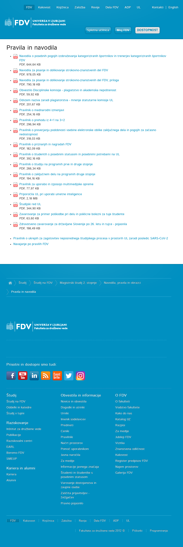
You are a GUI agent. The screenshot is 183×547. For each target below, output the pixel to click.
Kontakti (157, 7)
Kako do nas (123, 413)
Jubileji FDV (123, 437)
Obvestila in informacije (81, 395)
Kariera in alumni (20, 468)
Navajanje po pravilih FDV (31, 244)
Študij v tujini (15, 413)
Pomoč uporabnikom (75, 449)
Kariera (11, 474)
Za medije (67, 460)
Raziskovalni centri (19, 441)
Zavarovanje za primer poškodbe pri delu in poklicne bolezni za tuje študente (71, 214)
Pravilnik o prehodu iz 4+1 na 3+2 (42, 120)
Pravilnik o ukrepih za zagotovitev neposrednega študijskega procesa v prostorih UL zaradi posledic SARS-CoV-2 (90, 238)
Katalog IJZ (123, 419)
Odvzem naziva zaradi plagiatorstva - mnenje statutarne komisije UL (66, 100)
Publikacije (13, 435)
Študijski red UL (30, 204)
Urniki (65, 413)
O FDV (121, 395)
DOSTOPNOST (147, 30)
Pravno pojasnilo (72, 503)
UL (139, 7)
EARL (10, 446)
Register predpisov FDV (131, 460)
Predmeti (67, 425)
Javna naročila (70, 455)
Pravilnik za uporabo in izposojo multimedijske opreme (56, 184)
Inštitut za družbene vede (23, 429)
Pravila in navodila (23, 291)
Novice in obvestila (73, 401)
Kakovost (44, 7)
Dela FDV (112, 7)
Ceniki (65, 431)
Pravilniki (67, 437)
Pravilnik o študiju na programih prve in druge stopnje (56, 164)
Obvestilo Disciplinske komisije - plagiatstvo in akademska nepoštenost (67, 90)
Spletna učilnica (98, 30)
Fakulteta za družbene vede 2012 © (102, 530)
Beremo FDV (15, 452)
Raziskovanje (17, 423)
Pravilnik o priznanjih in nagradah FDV (45, 144)
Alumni (11, 480)
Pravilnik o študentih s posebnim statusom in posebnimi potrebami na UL (69, 154)
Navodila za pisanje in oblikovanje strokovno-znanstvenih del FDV (63, 70)
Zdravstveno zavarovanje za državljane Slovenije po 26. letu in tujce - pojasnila (73, 224)
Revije (95, 7)
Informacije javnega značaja (80, 466)
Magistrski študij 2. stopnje (78, 282)
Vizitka (120, 443)
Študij (22, 282)
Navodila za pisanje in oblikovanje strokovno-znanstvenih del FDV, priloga (69, 80)
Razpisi (120, 425)
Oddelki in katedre (18, 407)
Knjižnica (62, 7)
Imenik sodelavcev (73, 419)
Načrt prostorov (72, 443)
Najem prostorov (126, 466)
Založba (80, 7)
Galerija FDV (124, 472)
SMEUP (11, 458)
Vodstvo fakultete (127, 407)
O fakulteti (122, 401)
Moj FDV (123, 30)
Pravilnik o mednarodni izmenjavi (41, 110)
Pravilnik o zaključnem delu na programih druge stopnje (57, 174)
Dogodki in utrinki (73, 407)
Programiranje (159, 530)
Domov (10, 283)
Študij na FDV (43, 282)
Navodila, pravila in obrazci (122, 282)
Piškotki (137, 530)
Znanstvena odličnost (130, 449)
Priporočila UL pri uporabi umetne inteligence (50, 194)
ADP (128, 7)
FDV (29, 7)
